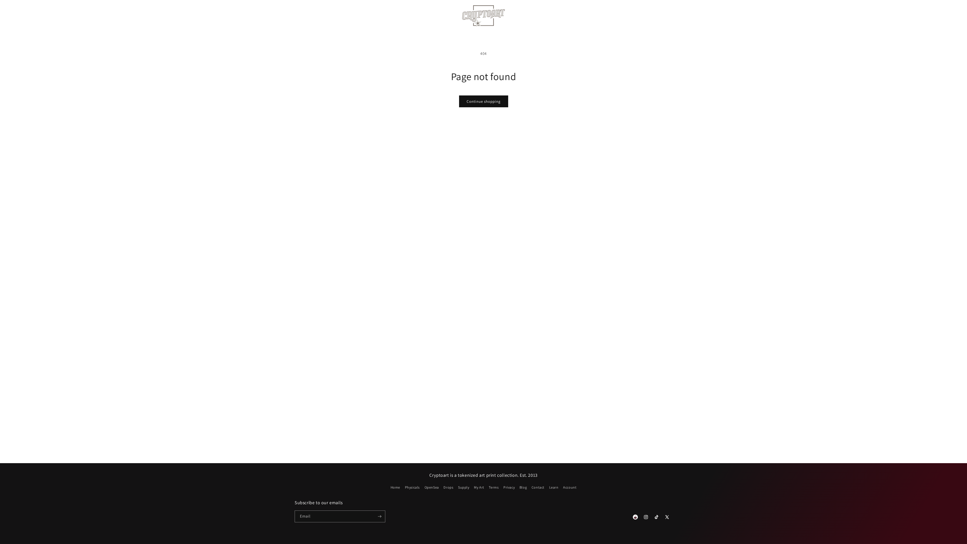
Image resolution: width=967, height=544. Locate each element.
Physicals (412, 487)
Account (569, 487)
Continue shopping (484, 101)
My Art (479, 487)
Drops (448, 487)
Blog (523, 487)
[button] (331, 16)
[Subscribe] (379, 516)
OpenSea (432, 487)
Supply (463, 487)
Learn (554, 487)
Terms (494, 487)
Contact (538, 487)
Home (395, 487)
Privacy (509, 487)
